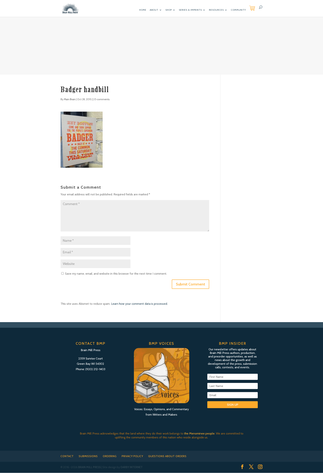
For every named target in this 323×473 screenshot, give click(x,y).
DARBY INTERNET (132, 467)
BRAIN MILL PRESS (89, 467)
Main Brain (70, 99)
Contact (67, 456)
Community (238, 10)
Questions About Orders (167, 456)
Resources (216, 10)
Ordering (110, 456)
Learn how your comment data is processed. (139, 303)
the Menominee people (199, 433)
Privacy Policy (132, 456)
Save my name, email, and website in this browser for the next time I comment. (116, 273)
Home (142, 10)
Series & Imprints (190, 10)
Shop (168, 10)
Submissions (88, 456)
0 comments (102, 99)
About (154, 10)
